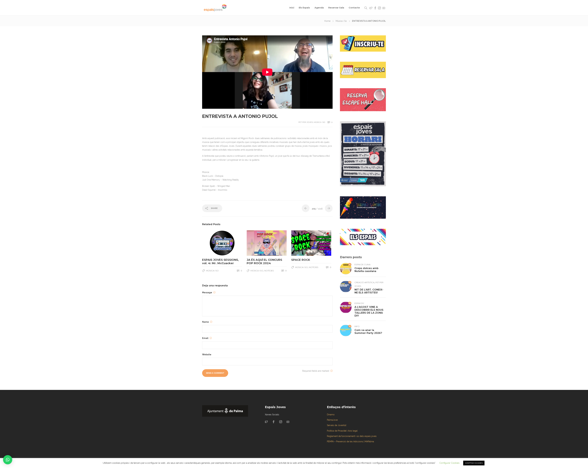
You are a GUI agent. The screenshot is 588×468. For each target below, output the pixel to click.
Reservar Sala (336, 7)
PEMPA (330, 441)
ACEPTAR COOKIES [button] (474, 463)
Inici (291, 7)
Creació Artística (364, 282)
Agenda (319, 7)
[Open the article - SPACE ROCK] (301, 243)
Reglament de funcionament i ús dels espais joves (352, 436)
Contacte (354, 7)
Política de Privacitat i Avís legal (342, 431)
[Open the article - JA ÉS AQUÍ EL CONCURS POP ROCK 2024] (257, 243)
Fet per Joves (305, 122)
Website (206, 354)
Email (205, 338)
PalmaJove (332, 420)
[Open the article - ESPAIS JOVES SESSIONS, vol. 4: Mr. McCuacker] (212, 243)
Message (207, 292)
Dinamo (331, 414)
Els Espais (304, 7)
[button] (7, 459)
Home (327, 21)
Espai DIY (359, 303)
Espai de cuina (362, 264)
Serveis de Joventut (336, 425)
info (357, 326)
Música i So (341, 21)
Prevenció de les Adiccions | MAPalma (355, 441)
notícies (269, 270)
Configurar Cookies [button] (449, 463)
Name (205, 322)
